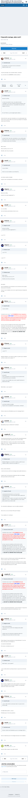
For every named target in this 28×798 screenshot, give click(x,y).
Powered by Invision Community (14, 796)
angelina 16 (7, 434)
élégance (6, 189)
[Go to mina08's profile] (2, 205)
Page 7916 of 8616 (14, 758)
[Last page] (26, 53)
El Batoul (6, 58)
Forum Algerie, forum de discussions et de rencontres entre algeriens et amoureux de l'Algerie (12, 2)
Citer (5, 79)
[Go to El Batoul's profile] (2, 58)
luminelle (6, 396)
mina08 (6, 205)
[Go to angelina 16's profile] (2, 435)
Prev (5, 758)
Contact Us (17, 794)
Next (23, 758)
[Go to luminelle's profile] (2, 397)
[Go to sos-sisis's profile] (2, 746)
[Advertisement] (14, 22)
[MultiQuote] (2, 79)
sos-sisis (6, 745)
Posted (9, 59)
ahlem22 (4, 43)
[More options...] (25, 58)
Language (11, 794)
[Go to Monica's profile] (2, 301)
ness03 (6, 91)
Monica (6, 301)
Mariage (10, 44)
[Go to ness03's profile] (2, 91)
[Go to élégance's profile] (2, 189)
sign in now (3, 766)
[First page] (2, 53)
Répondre (14, 48)
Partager (14, 778)
